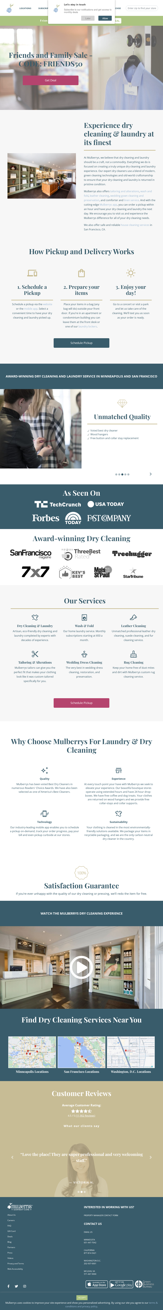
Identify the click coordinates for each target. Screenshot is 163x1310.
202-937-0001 (90, 1263)
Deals (10, 1236)
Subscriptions (46, 8)
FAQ (9, 1225)
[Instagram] (24, 1286)
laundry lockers (87, 326)
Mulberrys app (108, 204)
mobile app (31, 308)
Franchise (115, 8)
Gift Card (11, 1231)
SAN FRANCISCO (144, 376)
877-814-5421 (90, 1253)
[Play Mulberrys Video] (81, 967)
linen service (131, 200)
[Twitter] (16, 1286)
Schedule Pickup (81, 343)
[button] (150, 474)
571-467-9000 (90, 1274)
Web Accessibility (15, 1269)
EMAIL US (88, 1232)
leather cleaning (99, 195)
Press (9, 1252)
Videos (10, 1258)
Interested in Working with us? (109, 1207)
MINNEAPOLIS (112, 376)
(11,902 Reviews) (85, 1115)
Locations (25, 8)
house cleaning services (135, 225)
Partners (11, 1247)
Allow (105, 18)
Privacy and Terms (15, 1263)
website (47, 304)
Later (88, 18)
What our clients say (81, 1126)
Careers (11, 1220)
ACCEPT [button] (82, 1297)
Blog (9, 1242)
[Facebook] (8, 1286)
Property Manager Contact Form (101, 1215)
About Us (11, 1215)
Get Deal (50, 80)
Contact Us (93, 1224)
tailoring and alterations (124, 191)
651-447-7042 (90, 1242)
